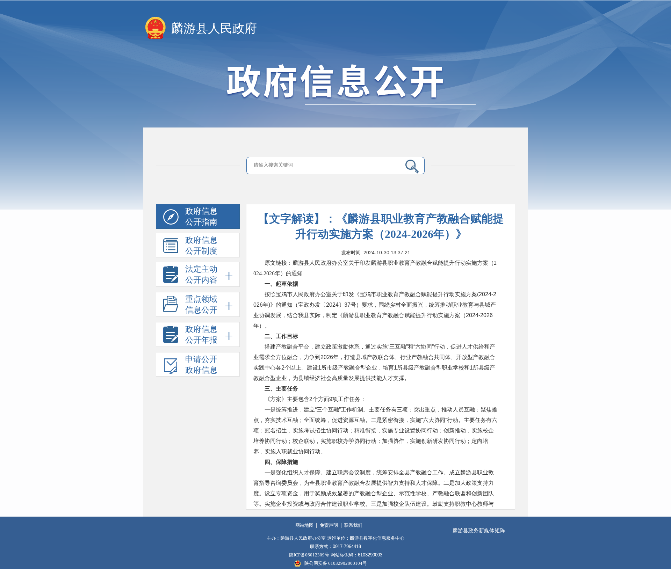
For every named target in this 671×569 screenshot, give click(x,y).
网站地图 (304, 525)
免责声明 (329, 525)
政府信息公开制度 (201, 245)
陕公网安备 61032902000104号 (335, 563)
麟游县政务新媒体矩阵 (479, 530)
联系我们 (353, 525)
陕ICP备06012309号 (309, 554)
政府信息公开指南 (201, 216)
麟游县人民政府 (214, 28)
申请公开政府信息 (201, 364)
